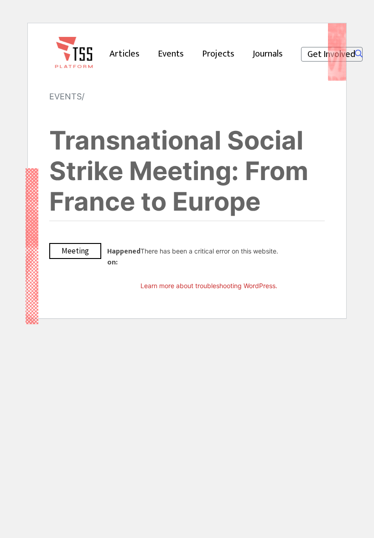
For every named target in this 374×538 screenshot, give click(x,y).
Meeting (75, 251)
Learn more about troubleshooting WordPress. (208, 286)
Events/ (66, 96)
